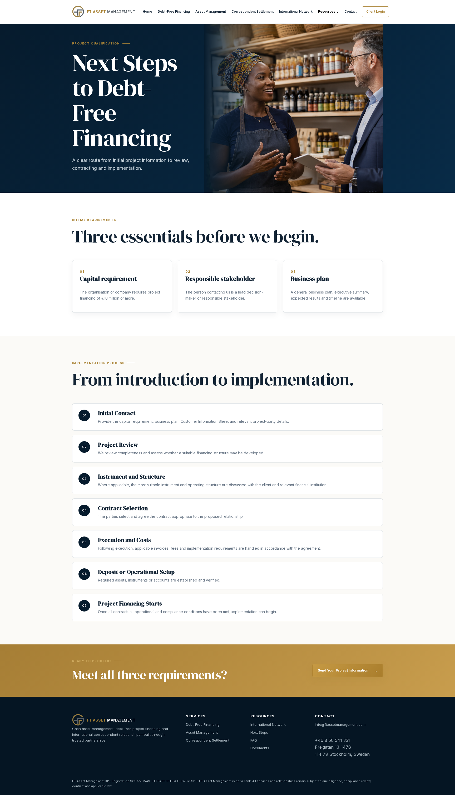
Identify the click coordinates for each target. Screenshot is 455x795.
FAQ (253, 740)
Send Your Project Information (347, 670)
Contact (350, 11)
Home (147, 11)
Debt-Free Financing (174, 11)
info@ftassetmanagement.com (340, 724)
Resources (328, 11)
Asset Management (210, 11)
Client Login (375, 11)
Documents (259, 748)
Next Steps (259, 732)
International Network (296, 11)
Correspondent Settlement (252, 11)
